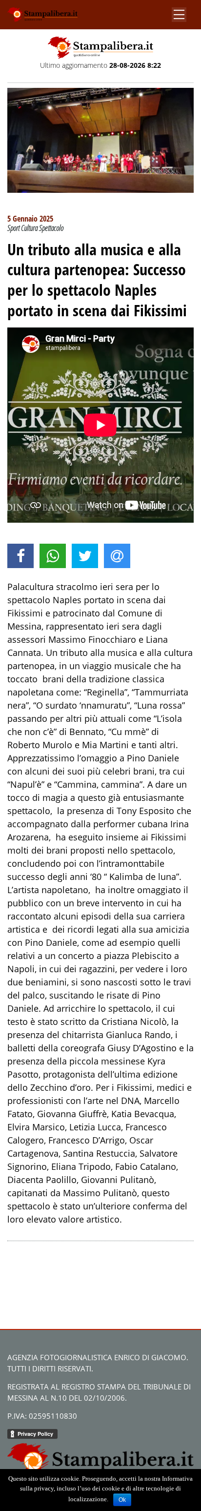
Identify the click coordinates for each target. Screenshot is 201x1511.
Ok (122, 1499)
